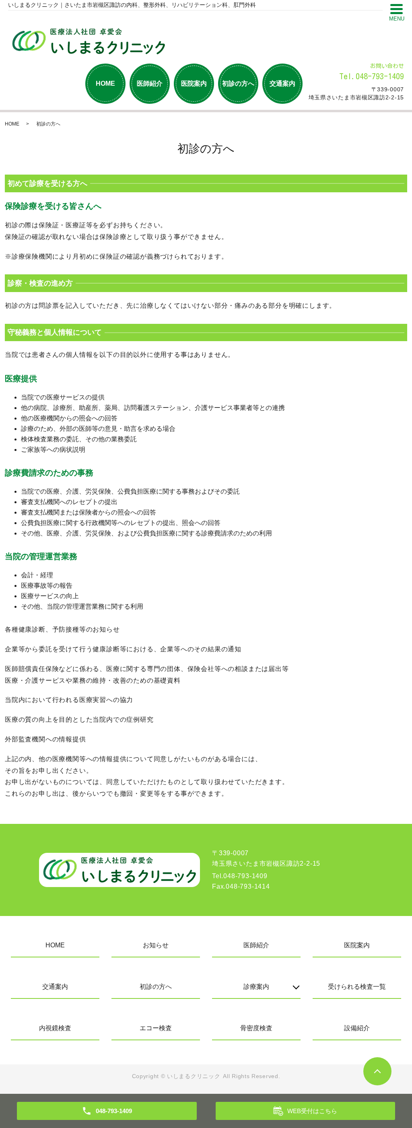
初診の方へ (238, 83)
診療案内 (256, 986)
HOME (105, 83)
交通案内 (282, 83)
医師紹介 (150, 83)
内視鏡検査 (55, 1028)
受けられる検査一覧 (357, 986)
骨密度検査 (256, 1028)
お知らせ (156, 945)
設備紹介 (357, 1028)
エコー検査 (156, 1028)
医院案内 (194, 83)
